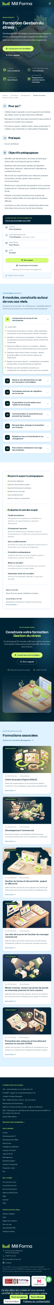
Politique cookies (9, 1231)
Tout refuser (37, 1297)
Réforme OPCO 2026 (10, 1193)
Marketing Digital (9, 1161)
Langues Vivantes (9, 1150)
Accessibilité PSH (9, 1228)
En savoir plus (12, 604)
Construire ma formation (19, 48)
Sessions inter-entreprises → (14, 1122)
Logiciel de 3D (8, 1154)
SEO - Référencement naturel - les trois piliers (19, 1100)
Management (8, 17)
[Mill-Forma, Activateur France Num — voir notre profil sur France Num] (39, 1281)
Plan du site (7, 1224)
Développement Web (10, 1140)
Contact (5, 1200)
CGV (4, 1217)
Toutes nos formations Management (17, 740)
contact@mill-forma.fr (13, 1259)
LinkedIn (8, 1263)
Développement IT (9, 1136)
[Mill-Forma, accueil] (17, 3)
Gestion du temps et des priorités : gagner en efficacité (22, 1107)
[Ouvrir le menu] (49, 3)
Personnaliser (12, 1301)
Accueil (5, 95)
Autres (5, 1133)
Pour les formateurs (10, 1189)
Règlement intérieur (10, 1221)
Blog (4, 1196)
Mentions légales (9, 1214)
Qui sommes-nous (9, 1182)
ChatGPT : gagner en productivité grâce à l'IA (19, 1093)
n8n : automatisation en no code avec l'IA (18, 1089)
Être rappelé (14, 55)
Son (4, 1171)
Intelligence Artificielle (10, 1147)
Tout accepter (18, 1297)
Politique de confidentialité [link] (36, 1301)
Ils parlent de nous (9, 1185)
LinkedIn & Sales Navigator (12, 1096)
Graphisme (7, 1143)
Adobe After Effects (10, 1117)
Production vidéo (9, 1168)
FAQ (4, 1203)
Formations (14, 95)
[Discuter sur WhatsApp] (49, 1279)
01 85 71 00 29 (10, 1256)
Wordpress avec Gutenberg (13, 1103)
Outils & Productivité (10, 1164)
